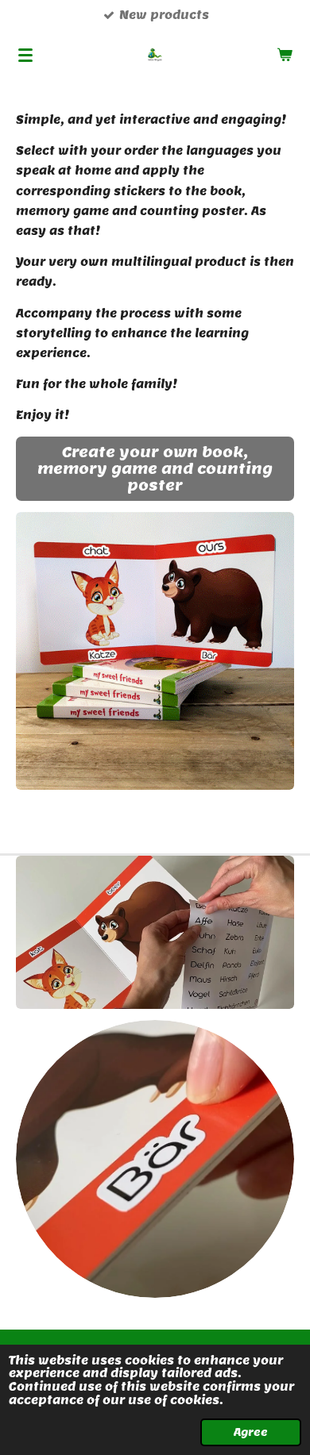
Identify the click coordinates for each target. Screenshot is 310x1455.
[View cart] (284, 55)
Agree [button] (251, 1432)
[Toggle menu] (25, 55)
